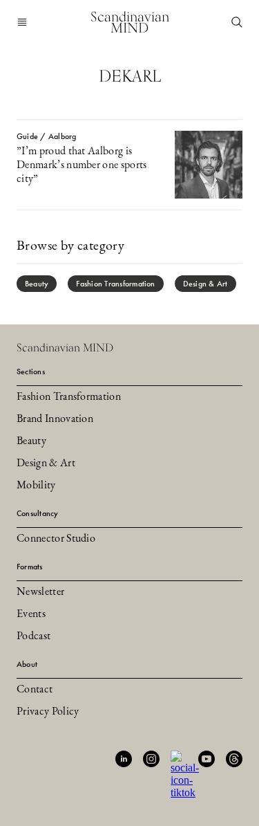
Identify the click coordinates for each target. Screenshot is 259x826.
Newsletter (40, 592)
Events (31, 614)
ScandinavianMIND (129, 22)
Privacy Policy (48, 711)
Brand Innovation (55, 419)
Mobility (36, 485)
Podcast (33, 636)
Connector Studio (56, 538)
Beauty (36, 283)
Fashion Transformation (115, 283)
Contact (34, 689)
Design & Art (205, 283)
